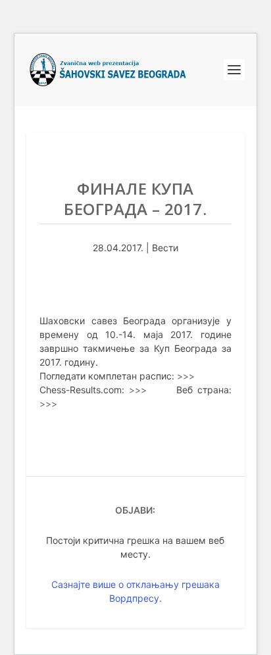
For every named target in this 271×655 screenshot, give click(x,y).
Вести (165, 247)
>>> (186, 375)
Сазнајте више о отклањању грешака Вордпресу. (135, 591)
